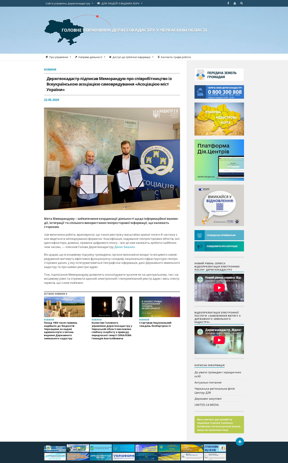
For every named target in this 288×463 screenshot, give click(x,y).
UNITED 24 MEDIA (206, 405)
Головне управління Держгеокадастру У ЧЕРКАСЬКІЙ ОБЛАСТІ (134, 30)
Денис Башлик (124, 247)
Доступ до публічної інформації (131, 57)
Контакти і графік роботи (176, 57)
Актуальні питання (208, 382)
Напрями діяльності (90, 57)
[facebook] (228, 3)
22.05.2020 (51, 100)
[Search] (241, 3)
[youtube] (234, 3)
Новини (50, 69)
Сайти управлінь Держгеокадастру (68, 3)
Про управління (58, 57)
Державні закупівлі (208, 398)
